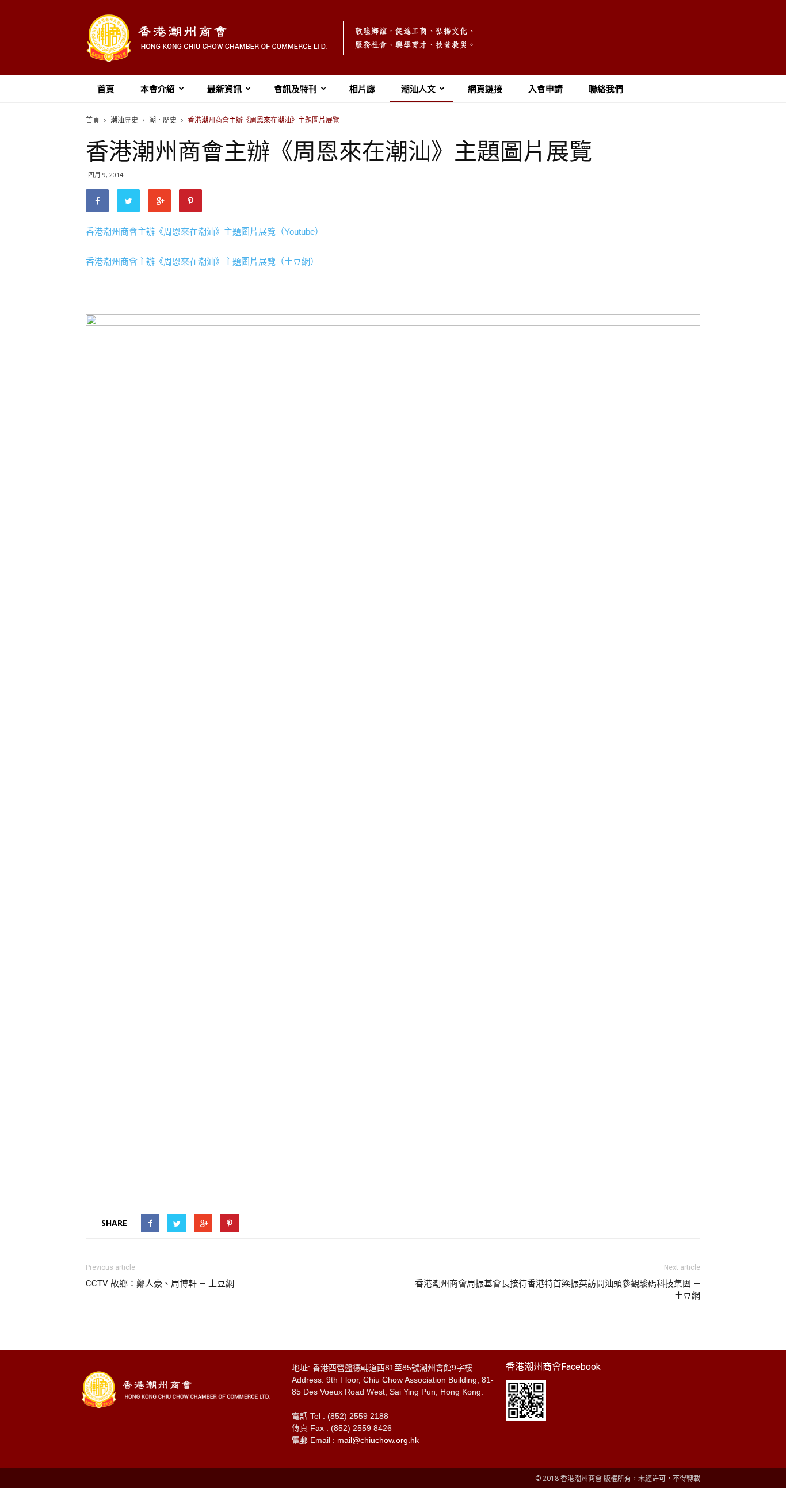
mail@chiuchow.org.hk (378, 1440)
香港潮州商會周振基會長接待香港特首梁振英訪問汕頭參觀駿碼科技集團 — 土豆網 (557, 1289)
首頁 (106, 88)
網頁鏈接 (485, 88)
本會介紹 (157, 88)
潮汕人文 (418, 88)
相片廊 (362, 88)
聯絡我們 (606, 88)
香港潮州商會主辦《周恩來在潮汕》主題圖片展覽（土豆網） (202, 261)
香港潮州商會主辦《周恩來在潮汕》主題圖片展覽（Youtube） (204, 231)
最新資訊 (224, 88)
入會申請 (545, 88)
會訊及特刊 (295, 88)
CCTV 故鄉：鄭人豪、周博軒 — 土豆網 (160, 1283)
